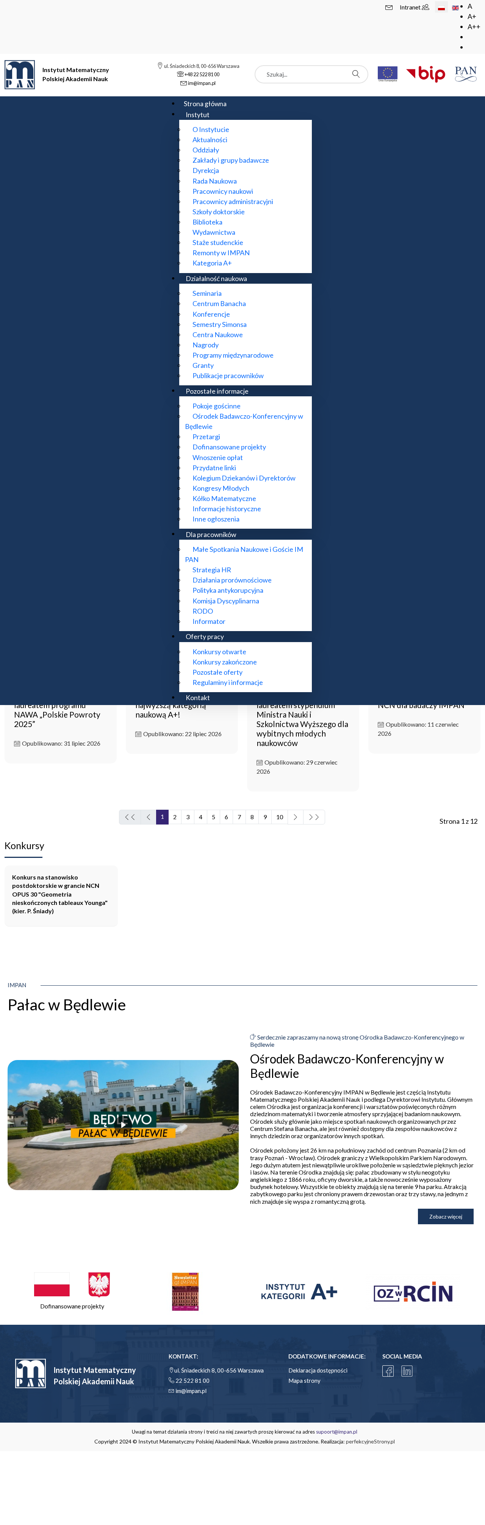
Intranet (411, 7)
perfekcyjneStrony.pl (370, 1441)
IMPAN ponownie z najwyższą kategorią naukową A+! (170, 705)
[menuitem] (205, 103)
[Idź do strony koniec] (314, 817)
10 (279, 816)
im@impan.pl (191, 1390)
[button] (72, 1291)
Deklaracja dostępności (317, 1370)
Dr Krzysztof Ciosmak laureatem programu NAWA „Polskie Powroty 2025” (57, 710)
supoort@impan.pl (336, 1432)
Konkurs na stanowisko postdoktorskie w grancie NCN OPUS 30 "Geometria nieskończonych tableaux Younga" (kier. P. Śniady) (60, 894)
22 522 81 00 (192, 1380)
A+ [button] (472, 16)
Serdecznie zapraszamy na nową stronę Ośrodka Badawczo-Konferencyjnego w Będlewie (357, 1040)
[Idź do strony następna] (296, 817)
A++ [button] (474, 26)
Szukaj (358, 74)
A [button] (470, 6)
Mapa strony (304, 1380)
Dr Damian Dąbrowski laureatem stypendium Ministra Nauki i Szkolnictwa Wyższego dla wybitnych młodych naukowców (302, 719)
